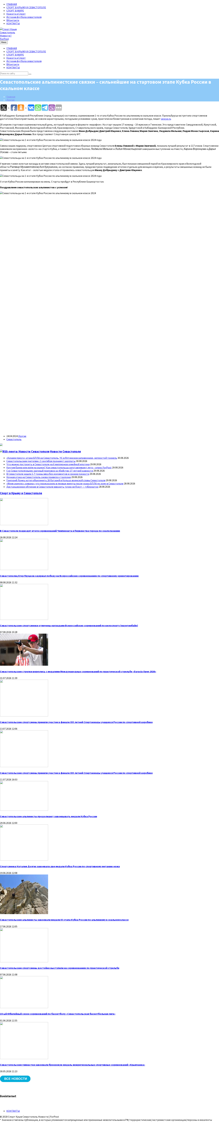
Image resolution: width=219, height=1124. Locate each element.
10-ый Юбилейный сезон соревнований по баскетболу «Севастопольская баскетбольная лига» (57, 1013)
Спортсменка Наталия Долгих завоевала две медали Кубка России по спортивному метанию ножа (60, 866)
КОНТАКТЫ (13, 23)
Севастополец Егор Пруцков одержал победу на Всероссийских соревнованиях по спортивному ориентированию (69, 575)
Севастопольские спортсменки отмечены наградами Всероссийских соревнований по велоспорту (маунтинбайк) (69, 625)
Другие (10, 99)
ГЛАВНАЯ (11, 4)
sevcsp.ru (166, 118)
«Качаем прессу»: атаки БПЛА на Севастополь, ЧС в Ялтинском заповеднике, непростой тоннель (61, 457)
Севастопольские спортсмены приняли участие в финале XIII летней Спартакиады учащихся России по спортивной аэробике (76, 722)
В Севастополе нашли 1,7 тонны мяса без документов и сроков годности (47, 473)
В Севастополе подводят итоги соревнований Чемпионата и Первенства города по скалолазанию (60, 530)
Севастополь (13, 439)
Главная (10, 96)
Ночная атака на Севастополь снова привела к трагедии (38, 477)
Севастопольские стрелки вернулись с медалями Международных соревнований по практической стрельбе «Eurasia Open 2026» (78, 671)
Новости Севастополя (65, 451)
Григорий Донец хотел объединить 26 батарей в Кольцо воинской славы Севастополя (55, 480)
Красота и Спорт (16, 13)
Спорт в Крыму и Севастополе (21, 493)
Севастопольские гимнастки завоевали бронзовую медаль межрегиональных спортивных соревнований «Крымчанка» (72, 1064)
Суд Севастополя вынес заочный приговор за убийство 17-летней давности (49, 470)
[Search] (30, 74)
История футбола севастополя (24, 17)
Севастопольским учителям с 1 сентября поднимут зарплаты (41, 461)
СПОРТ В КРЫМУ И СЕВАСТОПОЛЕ (26, 7)
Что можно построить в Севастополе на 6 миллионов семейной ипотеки (48, 464)
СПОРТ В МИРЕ (15, 10)
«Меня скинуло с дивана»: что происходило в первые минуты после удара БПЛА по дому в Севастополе (64, 483)
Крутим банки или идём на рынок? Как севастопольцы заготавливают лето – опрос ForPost (59, 467)
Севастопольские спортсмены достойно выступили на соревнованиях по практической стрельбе (59, 968)
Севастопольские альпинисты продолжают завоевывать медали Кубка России (48, 816)
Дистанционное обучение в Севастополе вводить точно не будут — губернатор (52, 486)
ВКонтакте (12, 20)
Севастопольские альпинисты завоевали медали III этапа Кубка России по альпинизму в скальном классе (64, 919)
